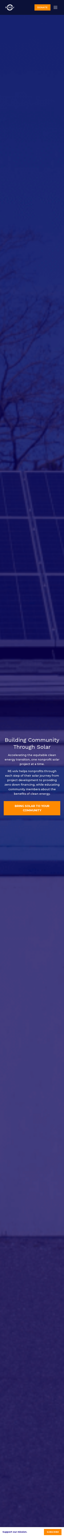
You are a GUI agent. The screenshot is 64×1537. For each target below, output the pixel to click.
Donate (42, 7)
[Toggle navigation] (55, 7)
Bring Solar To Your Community (32, 808)
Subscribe (53, 1532)
